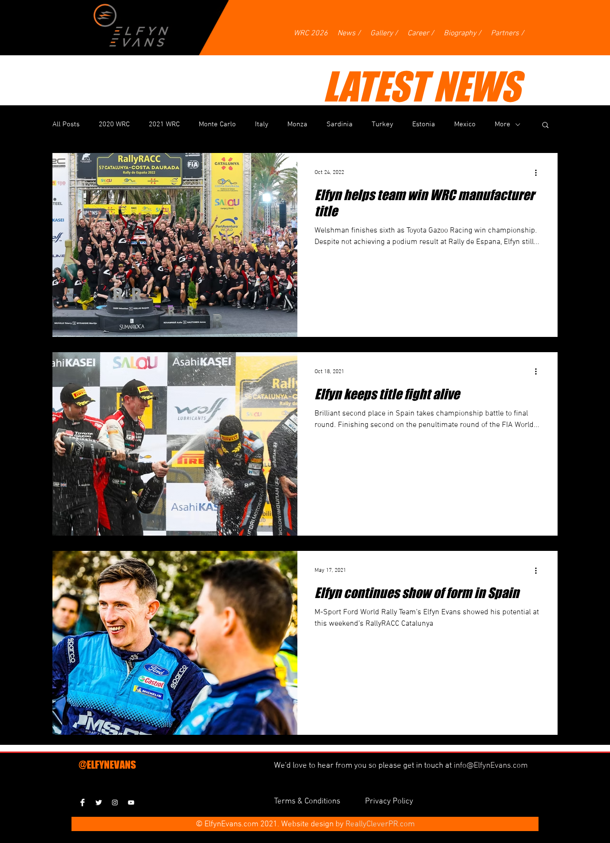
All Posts (66, 124)
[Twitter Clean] (98, 802)
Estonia (423, 124)
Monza (297, 124)
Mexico (465, 124)
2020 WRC (114, 124)
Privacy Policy (389, 801)
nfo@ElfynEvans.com (492, 766)
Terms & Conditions (308, 801)
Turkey (382, 124)
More (502, 124)
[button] (545, 126)
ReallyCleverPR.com (380, 824)
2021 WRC (164, 124)
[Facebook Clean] (82, 802)
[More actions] (539, 172)
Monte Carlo (217, 124)
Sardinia (339, 124)
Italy (261, 124)
